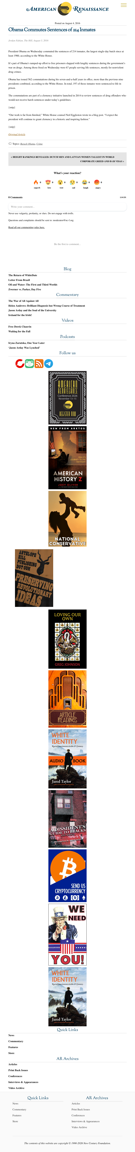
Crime (39, 143)
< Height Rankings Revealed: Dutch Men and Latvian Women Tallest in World (62, 157)
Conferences (15, 1076)
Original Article (16, 134)
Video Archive (16, 1088)
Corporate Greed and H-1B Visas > (102, 161)
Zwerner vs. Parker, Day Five (24, 289)
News (11, 1035)
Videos (67, 321)
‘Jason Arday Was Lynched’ (24, 347)
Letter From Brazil (19, 280)
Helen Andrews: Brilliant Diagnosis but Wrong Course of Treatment (46, 305)
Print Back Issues (18, 1070)
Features (13, 1047)
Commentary (67, 295)
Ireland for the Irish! (20, 315)
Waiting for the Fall (19, 331)
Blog (67, 269)
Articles (12, 1064)
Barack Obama (27, 143)
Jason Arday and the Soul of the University (32, 310)
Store (11, 1053)
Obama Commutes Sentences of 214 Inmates (51, 30)
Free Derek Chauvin (19, 326)
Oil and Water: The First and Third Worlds (32, 284)
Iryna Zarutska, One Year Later (26, 342)
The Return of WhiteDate (22, 275)
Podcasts (67, 337)
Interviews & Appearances (23, 1082)
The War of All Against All (23, 300)
